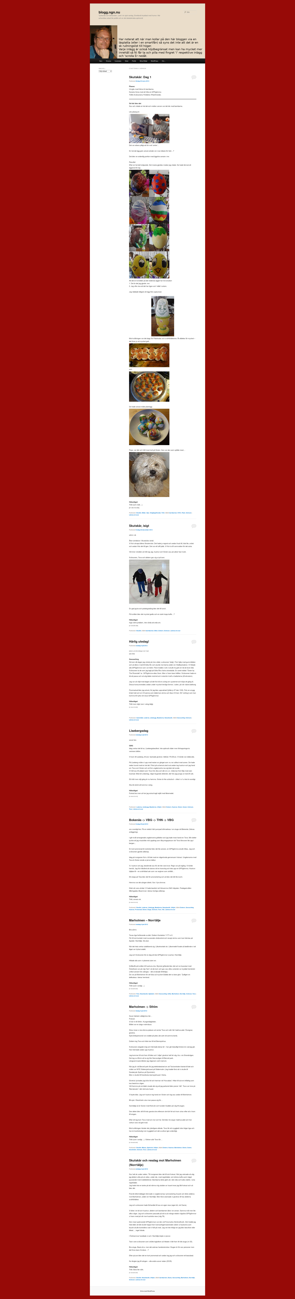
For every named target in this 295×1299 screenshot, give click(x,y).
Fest (137, 994)
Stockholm (132, 1150)
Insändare (118, 61)
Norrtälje (183, 994)
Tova (130, 809)
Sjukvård (150, 1147)
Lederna (146, 718)
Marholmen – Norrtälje (145, 920)
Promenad (138, 909)
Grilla (169, 994)
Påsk (183, 513)
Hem (100, 61)
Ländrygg (153, 718)
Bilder (144, 513)
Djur (147, 513)
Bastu (170, 1278)
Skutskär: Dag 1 (140, 77)
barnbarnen (173, 513)
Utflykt (159, 807)
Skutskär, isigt (139, 525)
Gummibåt (139, 718)
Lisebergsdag (138, 730)
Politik (134, 61)
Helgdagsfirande (155, 513)
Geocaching (181, 718)
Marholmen (175, 994)
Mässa (144, 1147)
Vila (163, 909)
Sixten (180, 807)
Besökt (138, 513)
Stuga (149, 909)
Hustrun (174, 807)
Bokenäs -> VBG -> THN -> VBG (151, 820)
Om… (164, 61)
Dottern (160, 631)
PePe (179, 513)
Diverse (108, 61)
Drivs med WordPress (147, 1291)
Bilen (156, 631)
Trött (162, 513)
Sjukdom (151, 994)
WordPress (154, 61)
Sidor (126, 61)
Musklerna (160, 718)
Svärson (188, 513)
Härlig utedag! (139, 641)
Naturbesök (168, 718)
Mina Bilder (143, 61)
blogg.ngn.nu (109, 12)
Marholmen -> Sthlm (143, 1006)
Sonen (185, 807)
